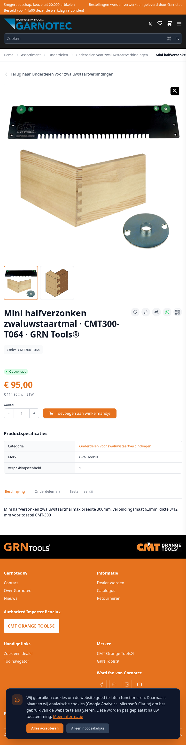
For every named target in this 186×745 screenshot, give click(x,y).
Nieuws (10, 598)
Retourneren (108, 598)
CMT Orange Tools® (115, 653)
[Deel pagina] (156, 312)
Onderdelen (58, 55)
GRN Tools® (108, 661)
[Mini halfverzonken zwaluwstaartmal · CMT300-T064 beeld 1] (21, 283)
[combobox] (93, 38)
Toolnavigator (16, 661)
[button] (93, 173)
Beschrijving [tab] (15, 491)
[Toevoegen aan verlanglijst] (135, 312)
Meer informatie (68, 716)
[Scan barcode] (169, 38)
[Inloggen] (150, 24)
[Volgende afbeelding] (172, 173)
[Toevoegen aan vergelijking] (145, 312)
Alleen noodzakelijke (87, 728)
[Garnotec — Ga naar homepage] (38, 24)
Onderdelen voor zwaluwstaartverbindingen (112, 55)
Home (8, 55)
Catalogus (106, 590)
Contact (11, 582)
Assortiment (31, 55)
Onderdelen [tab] (47, 491)
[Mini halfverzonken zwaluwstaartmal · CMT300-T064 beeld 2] (57, 283)
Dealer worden (110, 582)
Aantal (9, 405)
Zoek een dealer (18, 653)
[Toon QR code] (177, 312)
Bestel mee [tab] (81, 491)
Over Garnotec (17, 590)
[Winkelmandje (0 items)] (169, 23)
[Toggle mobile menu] (179, 24)
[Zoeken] (177, 38)
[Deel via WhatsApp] (167, 312)
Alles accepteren (45, 728)
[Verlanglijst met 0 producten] (160, 24)
